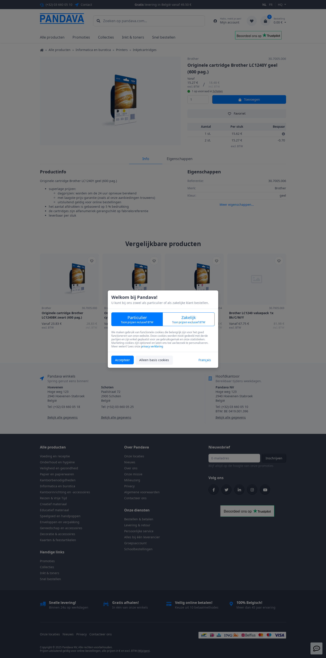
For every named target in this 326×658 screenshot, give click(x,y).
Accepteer (122, 360)
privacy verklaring (152, 346)
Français (204, 360)
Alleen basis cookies (154, 360)
